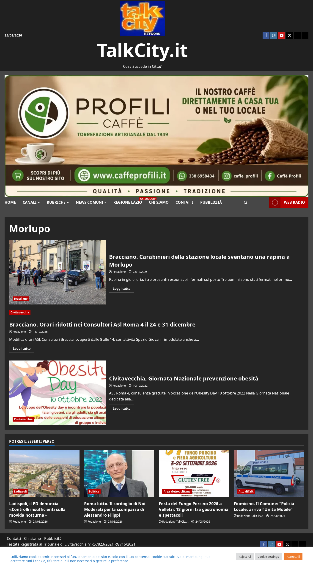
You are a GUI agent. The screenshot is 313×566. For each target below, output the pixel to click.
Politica (94, 491)
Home (10, 202)
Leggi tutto (123, 289)
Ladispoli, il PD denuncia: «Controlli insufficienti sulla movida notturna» (37, 509)
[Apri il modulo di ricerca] (245, 202)
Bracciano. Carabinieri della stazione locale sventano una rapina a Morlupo (57, 272)
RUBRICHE (56, 202)
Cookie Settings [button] (268, 557)
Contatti (184, 202)
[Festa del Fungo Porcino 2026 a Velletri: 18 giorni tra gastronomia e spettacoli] (194, 473)
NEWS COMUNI (89, 202)
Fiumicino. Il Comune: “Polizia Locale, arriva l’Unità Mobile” (264, 506)
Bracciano (20, 299)
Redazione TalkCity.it (175, 522)
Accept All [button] (293, 557)
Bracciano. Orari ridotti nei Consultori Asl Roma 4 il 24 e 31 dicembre (102, 324)
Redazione (119, 272)
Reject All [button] (245, 557)
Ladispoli (20, 491)
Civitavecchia (20, 312)
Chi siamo (159, 202)
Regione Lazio (129, 201)
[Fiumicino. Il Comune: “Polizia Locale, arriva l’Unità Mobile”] (269, 473)
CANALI (29, 202)
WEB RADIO (294, 202)
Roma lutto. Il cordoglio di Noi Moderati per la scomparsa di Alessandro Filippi (114, 509)
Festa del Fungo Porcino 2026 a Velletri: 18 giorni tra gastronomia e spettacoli (193, 509)
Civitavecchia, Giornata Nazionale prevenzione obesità (57, 392)
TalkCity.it (142, 49)
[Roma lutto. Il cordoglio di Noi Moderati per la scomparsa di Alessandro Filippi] (119, 473)
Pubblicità (211, 202)
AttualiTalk (246, 491)
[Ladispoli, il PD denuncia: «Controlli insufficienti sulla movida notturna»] (44, 473)
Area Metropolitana (177, 491)
